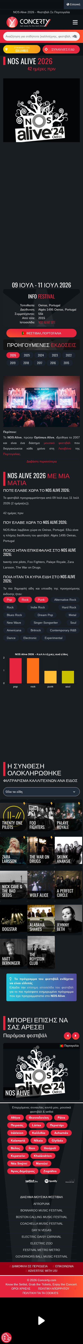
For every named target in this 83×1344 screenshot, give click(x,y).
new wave (14, 622)
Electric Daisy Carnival (41, 1236)
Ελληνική (74, 4)
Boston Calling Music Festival (41, 1217)
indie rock (38, 607)
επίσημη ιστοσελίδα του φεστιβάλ (50, 987)
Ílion (32, 1148)
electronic (30, 638)
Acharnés (61, 1133)
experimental (53, 638)
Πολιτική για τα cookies (40, 1293)
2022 (69, 355)
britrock (36, 630)
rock (25, 599)
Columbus (22, 49)
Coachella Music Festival (41, 1223)
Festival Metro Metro (41, 1250)
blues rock (14, 615)
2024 (41, 355)
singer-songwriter (46, 622)
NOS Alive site (46, 322)
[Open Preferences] (6, 1337)
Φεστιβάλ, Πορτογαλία (43, 333)
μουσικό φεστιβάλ (57, 443)
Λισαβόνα (64, 448)
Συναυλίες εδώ (63, 49)
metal (72, 615)
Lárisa (36, 1125)
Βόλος (15, 1148)
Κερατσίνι (18, 1155)
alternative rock (65, 599)
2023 (55, 355)
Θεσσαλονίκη (39, 1117)
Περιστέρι (57, 1125)
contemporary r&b (63, 630)
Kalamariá (18, 1140)
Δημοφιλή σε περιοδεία (30, 1266)
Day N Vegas (41, 1230)
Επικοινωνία (64, 1266)
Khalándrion (43, 1155)
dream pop (45, 615)
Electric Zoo (41, 1243)
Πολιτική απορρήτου (53, 1288)
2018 (26, 362)
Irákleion (17, 1133)
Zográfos (50, 1171)
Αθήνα (15, 1117)
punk (41, 599)
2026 (13, 355)
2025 (27, 355)
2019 (13, 362)
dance (11, 638)
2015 (66, 362)
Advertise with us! (42, 1270)
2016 (53, 362)
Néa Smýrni (19, 1163)
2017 (39, 362)
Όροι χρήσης (20, 1288)
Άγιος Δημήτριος (23, 1171)
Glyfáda (57, 1140)
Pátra (61, 1117)
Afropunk (41, 1204)
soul (73, 622)
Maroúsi (42, 1163)
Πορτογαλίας (11, 454)
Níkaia (38, 1140)
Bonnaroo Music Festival (41, 1210)
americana (14, 630)
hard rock (69, 607)
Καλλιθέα (38, 1133)
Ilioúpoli (50, 1148)
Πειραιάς (17, 1125)
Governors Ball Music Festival (42, 1256)
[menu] (75, 22)
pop (9, 599)
